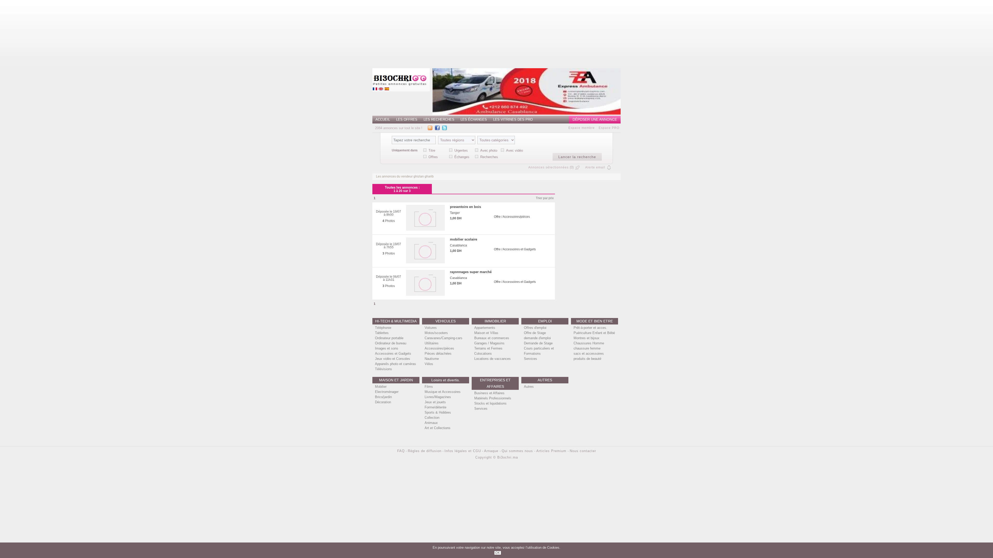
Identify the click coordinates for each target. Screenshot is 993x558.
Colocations (483, 353)
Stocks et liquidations (490, 403)
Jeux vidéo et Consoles (392, 359)
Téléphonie (383, 328)
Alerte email (595, 167)
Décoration (383, 402)
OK (497, 552)
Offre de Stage (535, 333)
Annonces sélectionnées (548, 167)
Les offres (406, 119)
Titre (431, 150)
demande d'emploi (537, 338)
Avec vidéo (514, 150)
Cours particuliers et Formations (539, 350)
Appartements (484, 328)
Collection (432, 418)
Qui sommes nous (518, 451)
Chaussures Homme (589, 343)
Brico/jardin (383, 397)
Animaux (431, 423)
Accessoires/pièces (439, 348)
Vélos (429, 364)
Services (530, 359)
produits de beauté (587, 359)
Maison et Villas (486, 333)
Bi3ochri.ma (507, 457)
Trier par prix (545, 198)
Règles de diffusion (424, 451)
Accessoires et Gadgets (393, 353)
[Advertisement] (324, 32)
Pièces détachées (438, 353)
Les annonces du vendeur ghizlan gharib (405, 176)
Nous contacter (583, 451)
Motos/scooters (436, 333)
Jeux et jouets (435, 402)
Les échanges (474, 119)
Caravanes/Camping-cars (443, 338)
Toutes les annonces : (402, 188)
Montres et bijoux (586, 338)
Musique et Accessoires (443, 392)
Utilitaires (432, 343)
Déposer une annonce (595, 119)
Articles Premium (552, 451)
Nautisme (432, 359)
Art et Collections (437, 428)
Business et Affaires (489, 393)
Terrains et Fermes (488, 348)
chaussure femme (587, 348)
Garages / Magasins (489, 343)
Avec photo (488, 150)
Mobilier (381, 387)
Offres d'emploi (535, 328)
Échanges (461, 157)
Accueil (382, 119)
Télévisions (383, 369)
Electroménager (386, 392)
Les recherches (439, 119)
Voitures (431, 328)
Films (429, 387)
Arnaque (492, 451)
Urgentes (461, 150)
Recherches (489, 157)
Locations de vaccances (492, 359)
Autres (529, 387)
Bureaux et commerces (491, 338)
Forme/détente (435, 407)
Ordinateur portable (389, 338)
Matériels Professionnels (492, 398)
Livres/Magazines (438, 397)
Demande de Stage (538, 343)
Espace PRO (609, 127)
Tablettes (382, 333)
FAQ (401, 451)
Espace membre (581, 127)
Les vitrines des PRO (513, 119)
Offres (433, 157)
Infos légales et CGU (463, 451)
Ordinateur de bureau (390, 343)
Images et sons (386, 348)
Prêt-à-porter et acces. (590, 328)
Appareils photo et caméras (395, 364)
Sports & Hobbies (438, 412)
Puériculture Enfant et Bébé (594, 333)
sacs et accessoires (589, 353)
